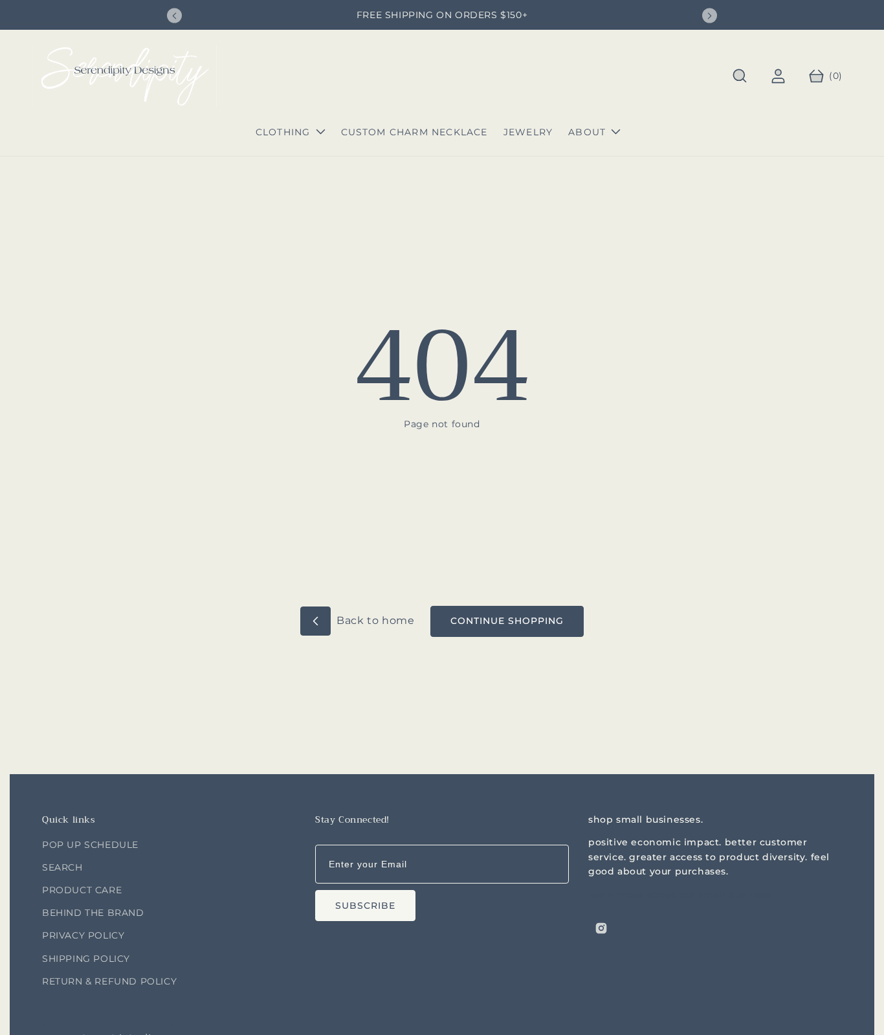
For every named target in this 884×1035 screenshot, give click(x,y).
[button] (740, 76)
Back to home (374, 620)
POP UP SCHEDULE (90, 845)
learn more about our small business (680, 895)
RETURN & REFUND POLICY (109, 981)
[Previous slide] (174, 15)
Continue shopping (507, 621)
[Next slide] (709, 15)
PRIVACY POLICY (83, 935)
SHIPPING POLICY (86, 958)
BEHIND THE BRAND (93, 912)
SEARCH (62, 867)
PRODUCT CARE (82, 890)
